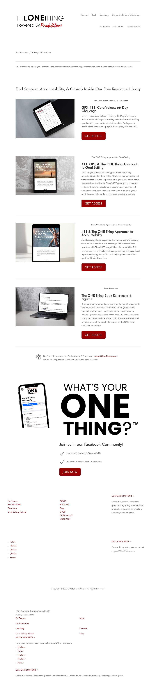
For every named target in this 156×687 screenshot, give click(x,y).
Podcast (84, 15)
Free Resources (133, 27)
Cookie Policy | (82, 583)
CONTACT (65, 519)
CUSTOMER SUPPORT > (123, 496)
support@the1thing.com (105, 356)
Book (94, 15)
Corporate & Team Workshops (126, 15)
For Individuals (14, 505)
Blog (62, 508)
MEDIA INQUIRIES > (121, 542)
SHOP (62, 512)
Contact (83, 629)
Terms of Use (53, 583)
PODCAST (64, 505)
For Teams (13, 501)
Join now (70, 472)
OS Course (118, 27)
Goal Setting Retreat (17, 512)
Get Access (93, 136)
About (82, 618)
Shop (82, 634)
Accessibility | (96, 583)
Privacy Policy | (68, 583)
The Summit (104, 27)
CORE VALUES (66, 515)
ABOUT (63, 501)
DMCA (106, 583)
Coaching (104, 15)
